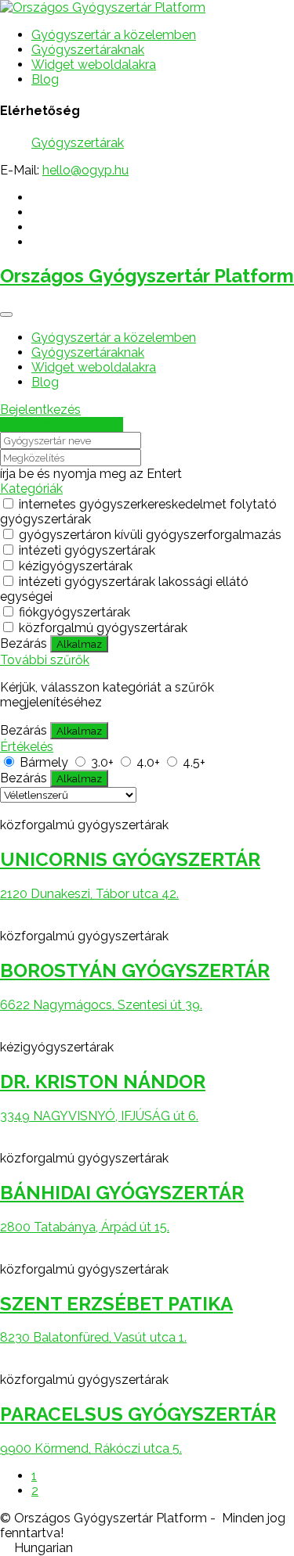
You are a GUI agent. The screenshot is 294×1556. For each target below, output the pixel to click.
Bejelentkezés (40, 409)
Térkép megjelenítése (61, 424)
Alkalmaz (79, 644)
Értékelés (26, 746)
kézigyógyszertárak (75, 566)
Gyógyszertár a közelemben (113, 34)
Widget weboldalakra (93, 64)
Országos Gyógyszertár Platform (147, 275)
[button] (147, 1547)
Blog (45, 79)
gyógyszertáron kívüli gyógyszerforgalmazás (150, 534)
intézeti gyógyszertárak (87, 550)
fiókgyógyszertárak (74, 612)
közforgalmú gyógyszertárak (103, 627)
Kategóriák (31, 488)
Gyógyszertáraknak (87, 49)
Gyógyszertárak (77, 142)
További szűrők (44, 659)
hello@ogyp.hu (85, 170)
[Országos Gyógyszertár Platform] (102, 7)
